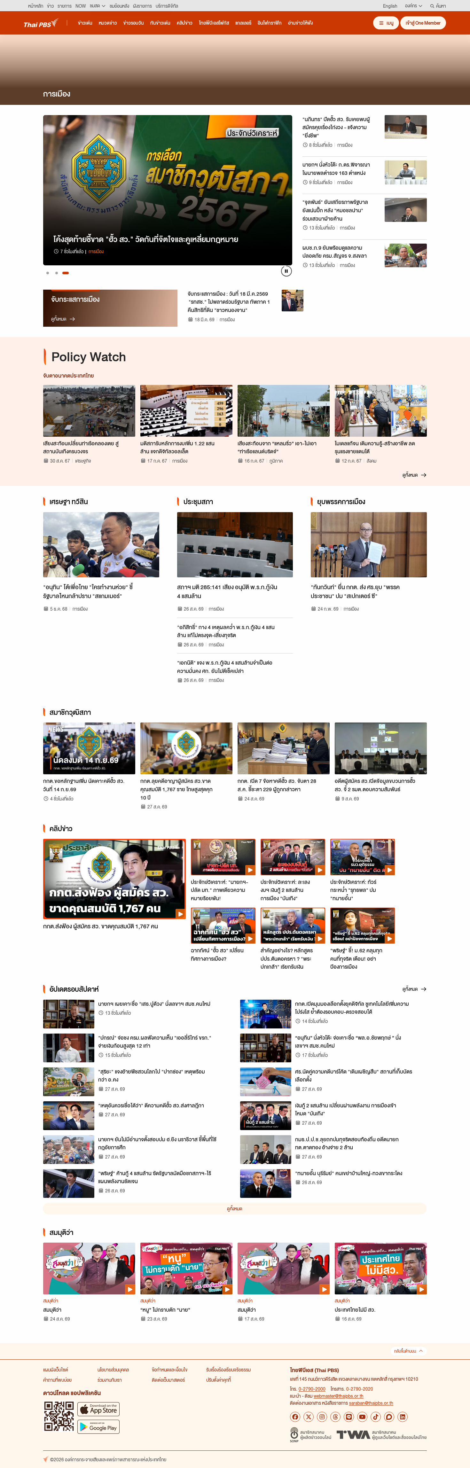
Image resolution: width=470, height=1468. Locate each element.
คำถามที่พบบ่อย (57, 1380)
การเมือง (344, 145)
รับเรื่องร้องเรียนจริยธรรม (228, 1369)
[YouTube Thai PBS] (362, 1417)
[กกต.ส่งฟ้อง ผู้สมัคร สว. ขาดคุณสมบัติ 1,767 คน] (114, 879)
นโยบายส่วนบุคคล (113, 1369)
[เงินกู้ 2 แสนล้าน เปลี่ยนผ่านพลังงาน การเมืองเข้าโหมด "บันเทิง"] (265, 1115)
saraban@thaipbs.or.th (371, 1403)
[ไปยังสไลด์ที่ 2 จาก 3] (56, 273)
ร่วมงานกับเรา (110, 1380)
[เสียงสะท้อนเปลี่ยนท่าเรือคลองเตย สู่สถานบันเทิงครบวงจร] (89, 411)
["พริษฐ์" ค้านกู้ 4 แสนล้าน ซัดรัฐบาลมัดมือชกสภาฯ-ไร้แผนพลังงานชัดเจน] (68, 1183)
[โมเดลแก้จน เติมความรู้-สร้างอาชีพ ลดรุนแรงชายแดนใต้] (381, 411)
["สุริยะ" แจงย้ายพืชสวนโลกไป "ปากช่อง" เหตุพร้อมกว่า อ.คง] (68, 1081)
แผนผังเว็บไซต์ (55, 1369)
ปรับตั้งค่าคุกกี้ (218, 1380)
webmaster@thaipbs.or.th (339, 1396)
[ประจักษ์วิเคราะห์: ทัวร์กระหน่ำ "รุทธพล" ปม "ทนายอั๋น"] (362, 857)
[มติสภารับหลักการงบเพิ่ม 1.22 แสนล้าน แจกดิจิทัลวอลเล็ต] (186, 411)
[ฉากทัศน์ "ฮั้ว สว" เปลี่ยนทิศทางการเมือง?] (223, 926)
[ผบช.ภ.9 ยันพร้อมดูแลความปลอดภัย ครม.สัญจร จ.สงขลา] (406, 255)
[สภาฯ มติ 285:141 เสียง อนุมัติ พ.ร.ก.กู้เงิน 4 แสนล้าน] (235, 544)
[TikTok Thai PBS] (376, 1417)
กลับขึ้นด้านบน (405, 1351)
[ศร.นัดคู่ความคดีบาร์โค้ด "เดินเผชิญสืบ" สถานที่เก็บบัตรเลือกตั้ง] (265, 1081)
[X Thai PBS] (308, 1417)
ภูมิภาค (276, 460)
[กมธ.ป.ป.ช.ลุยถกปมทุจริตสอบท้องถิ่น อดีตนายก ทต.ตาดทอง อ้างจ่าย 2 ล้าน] (265, 1149)
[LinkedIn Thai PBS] (402, 1417)
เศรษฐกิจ (83, 460)
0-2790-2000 (312, 1389)
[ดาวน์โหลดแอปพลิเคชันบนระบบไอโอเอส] (98, 1409)
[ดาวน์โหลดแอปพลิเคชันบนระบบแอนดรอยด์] (98, 1426)
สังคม (371, 460)
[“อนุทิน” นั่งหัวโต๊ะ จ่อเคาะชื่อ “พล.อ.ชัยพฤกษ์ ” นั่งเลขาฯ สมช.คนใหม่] (265, 1048)
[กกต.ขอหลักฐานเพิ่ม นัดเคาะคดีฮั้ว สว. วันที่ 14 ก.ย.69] (89, 748)
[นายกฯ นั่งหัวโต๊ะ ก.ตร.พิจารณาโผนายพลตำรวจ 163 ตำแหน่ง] (406, 172)
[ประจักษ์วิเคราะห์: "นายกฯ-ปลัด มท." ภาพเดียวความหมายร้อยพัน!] (223, 857)
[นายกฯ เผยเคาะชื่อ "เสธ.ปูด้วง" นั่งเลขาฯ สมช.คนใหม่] (68, 1014)
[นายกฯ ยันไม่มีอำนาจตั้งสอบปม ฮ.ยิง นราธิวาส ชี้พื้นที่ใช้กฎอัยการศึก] (68, 1149)
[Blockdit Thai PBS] (389, 1417)
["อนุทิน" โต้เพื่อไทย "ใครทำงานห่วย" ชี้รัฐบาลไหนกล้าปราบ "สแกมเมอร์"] (101, 544)
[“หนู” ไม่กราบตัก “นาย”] (186, 1268)
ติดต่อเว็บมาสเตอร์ (168, 1380)
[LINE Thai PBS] (349, 1417)
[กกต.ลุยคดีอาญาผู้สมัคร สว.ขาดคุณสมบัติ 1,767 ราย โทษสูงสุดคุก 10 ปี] (186, 748)
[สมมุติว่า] (89, 1268)
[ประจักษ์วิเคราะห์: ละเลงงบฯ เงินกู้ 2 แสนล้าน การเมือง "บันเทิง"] (293, 857)
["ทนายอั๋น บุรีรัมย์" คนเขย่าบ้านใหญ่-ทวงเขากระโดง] (265, 1183)
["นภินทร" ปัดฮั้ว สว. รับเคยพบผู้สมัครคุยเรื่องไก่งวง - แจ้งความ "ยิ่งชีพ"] (406, 127)
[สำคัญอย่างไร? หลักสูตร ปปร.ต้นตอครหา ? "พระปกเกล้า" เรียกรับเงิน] (293, 926)
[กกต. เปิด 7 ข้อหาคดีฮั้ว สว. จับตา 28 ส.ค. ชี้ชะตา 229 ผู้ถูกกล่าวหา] (284, 748)
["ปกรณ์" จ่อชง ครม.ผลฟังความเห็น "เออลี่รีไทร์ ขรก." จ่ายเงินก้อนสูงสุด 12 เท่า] (68, 1048)
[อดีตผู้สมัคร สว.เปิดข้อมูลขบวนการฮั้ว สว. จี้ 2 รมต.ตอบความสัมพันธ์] (381, 748)
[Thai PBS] (41, 22)
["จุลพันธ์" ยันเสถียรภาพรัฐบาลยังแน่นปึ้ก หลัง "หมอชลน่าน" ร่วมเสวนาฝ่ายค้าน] (406, 210)
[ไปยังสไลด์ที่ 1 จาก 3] (47, 273)
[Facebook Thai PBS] (295, 1417)
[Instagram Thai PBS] (322, 1417)
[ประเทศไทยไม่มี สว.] (381, 1268)
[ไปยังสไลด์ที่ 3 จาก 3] (65, 273)
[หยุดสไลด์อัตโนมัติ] (286, 271)
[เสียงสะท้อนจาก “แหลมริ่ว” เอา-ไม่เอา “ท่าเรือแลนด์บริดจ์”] (284, 411)
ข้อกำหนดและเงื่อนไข (169, 1369)
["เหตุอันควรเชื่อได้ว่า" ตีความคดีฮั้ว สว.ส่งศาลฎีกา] (68, 1115)
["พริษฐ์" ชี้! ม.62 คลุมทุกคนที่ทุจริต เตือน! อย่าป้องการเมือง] (362, 926)
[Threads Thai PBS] (335, 1417)
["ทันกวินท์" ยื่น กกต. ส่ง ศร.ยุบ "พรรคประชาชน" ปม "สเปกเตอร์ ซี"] (369, 544)
